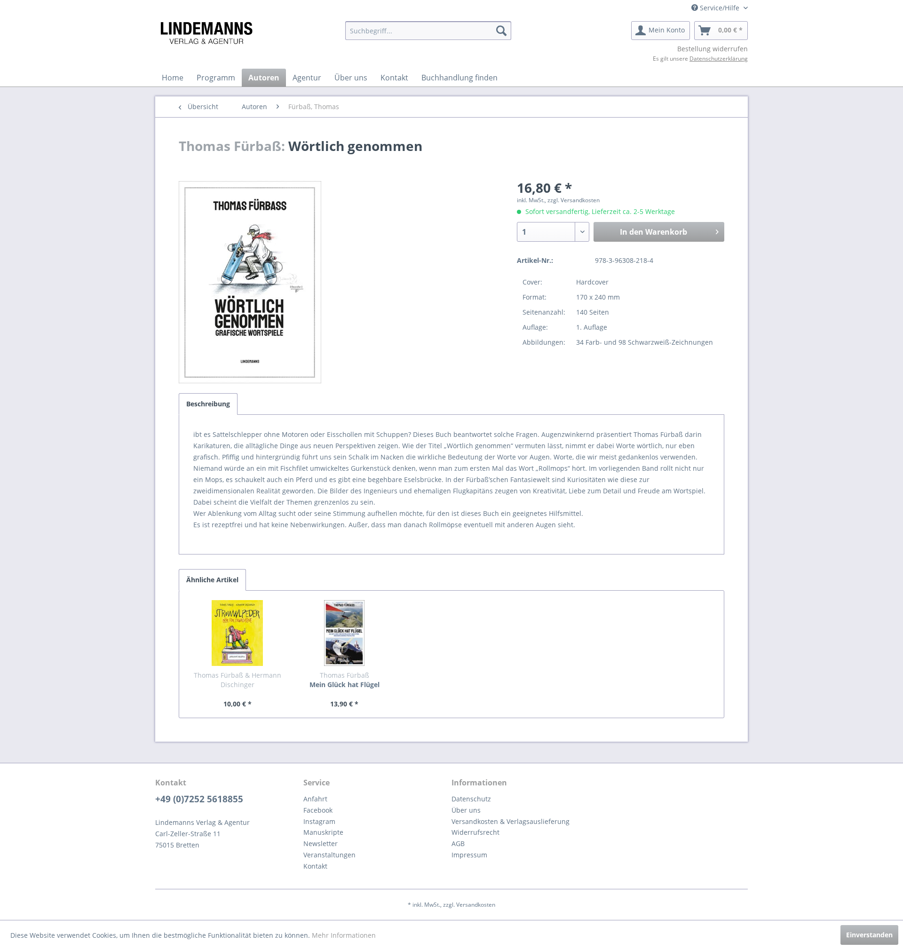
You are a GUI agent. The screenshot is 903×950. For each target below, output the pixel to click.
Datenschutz (471, 798)
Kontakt (315, 866)
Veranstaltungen (329, 854)
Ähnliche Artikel (212, 579)
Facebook (318, 810)
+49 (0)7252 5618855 (199, 799)
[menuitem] (428, 30)
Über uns (466, 810)
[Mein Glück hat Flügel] (345, 633)
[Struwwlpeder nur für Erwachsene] (237, 633)
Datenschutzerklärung (718, 59)
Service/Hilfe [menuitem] (719, 7)
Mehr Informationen (344, 935)
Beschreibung (208, 403)
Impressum (469, 854)
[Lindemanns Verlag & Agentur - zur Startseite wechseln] (206, 33)
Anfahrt (315, 798)
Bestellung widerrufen (712, 48)
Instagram (319, 821)
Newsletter (320, 843)
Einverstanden (869, 934)
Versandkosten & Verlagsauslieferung (511, 821)
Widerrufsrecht (475, 832)
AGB (458, 843)
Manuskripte (323, 832)
